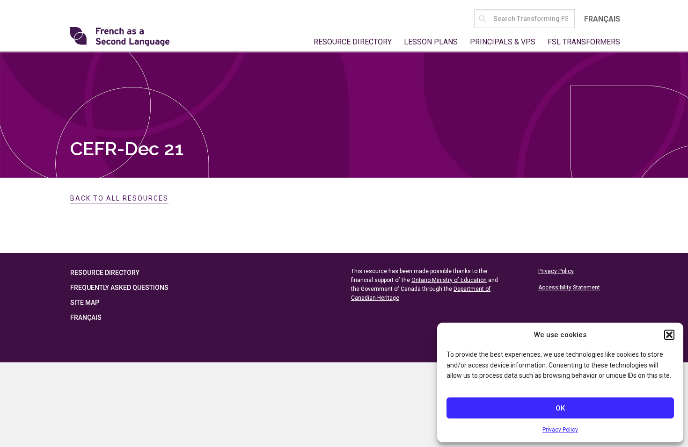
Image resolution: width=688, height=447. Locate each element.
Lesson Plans (431, 41)
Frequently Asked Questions (119, 287)
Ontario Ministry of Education (449, 280)
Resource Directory (353, 41)
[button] (669, 334)
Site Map (84, 302)
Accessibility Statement (569, 287)
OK (560, 408)
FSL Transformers (584, 41)
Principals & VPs (502, 41)
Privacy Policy (560, 429)
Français (602, 18)
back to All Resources (119, 198)
